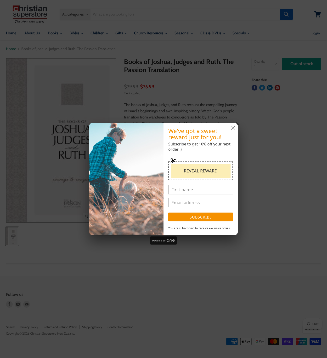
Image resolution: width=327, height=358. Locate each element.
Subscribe (201, 217)
